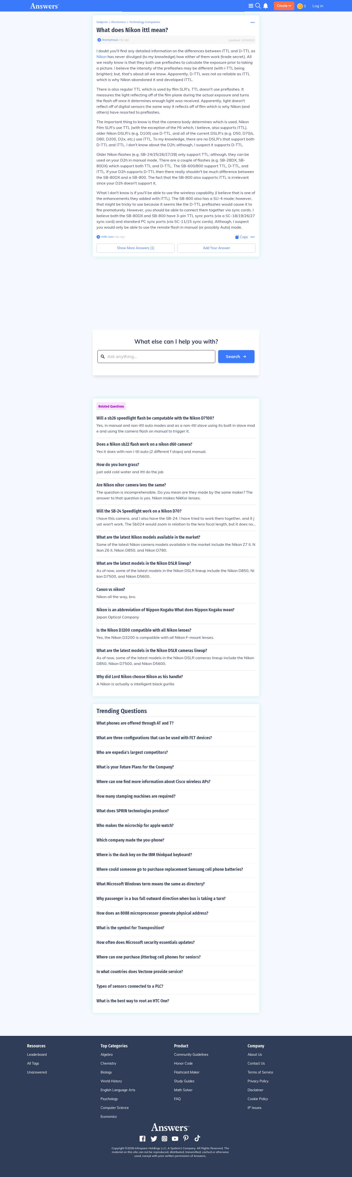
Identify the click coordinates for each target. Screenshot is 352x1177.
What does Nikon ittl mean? (132, 30)
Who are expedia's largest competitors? (132, 752)
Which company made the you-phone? (130, 840)
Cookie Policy (258, 1099)
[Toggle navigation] (251, 5)
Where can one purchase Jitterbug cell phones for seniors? (149, 957)
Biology (106, 1072)
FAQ (177, 1099)
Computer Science (115, 1108)
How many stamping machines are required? (136, 796)
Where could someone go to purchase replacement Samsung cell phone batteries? (170, 869)
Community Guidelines (191, 1054)
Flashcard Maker (186, 1072)
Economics (109, 1116)
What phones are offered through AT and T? (135, 723)
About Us (255, 1054)
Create (282, 6)
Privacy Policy (258, 1081)
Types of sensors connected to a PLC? (130, 986)
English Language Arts (118, 1090)
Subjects (102, 22)
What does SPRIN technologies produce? (133, 811)
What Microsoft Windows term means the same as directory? (151, 884)
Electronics (118, 22)
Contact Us (256, 1063)
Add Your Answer (216, 248)
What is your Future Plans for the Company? (135, 767)
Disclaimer (255, 1090)
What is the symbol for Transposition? (130, 927)
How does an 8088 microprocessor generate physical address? (152, 913)
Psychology (109, 1099)
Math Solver (183, 1090)
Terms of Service (260, 1072)
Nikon (102, 56)
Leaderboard (37, 1054)
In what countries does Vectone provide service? (140, 971)
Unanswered (37, 1072)
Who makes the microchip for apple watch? (135, 825)
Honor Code (183, 1063)
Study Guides (184, 1081)
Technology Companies (144, 22)
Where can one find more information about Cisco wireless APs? (153, 781)
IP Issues (254, 1108)
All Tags (33, 1063)
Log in (317, 5)
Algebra (107, 1054)
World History (111, 1081)
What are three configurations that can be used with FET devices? (154, 737)
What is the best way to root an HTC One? (133, 1001)
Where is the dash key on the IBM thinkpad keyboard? (144, 854)
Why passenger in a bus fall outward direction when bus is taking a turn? (161, 898)
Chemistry (108, 1063)
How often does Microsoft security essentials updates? (146, 942)
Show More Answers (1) (135, 248)
